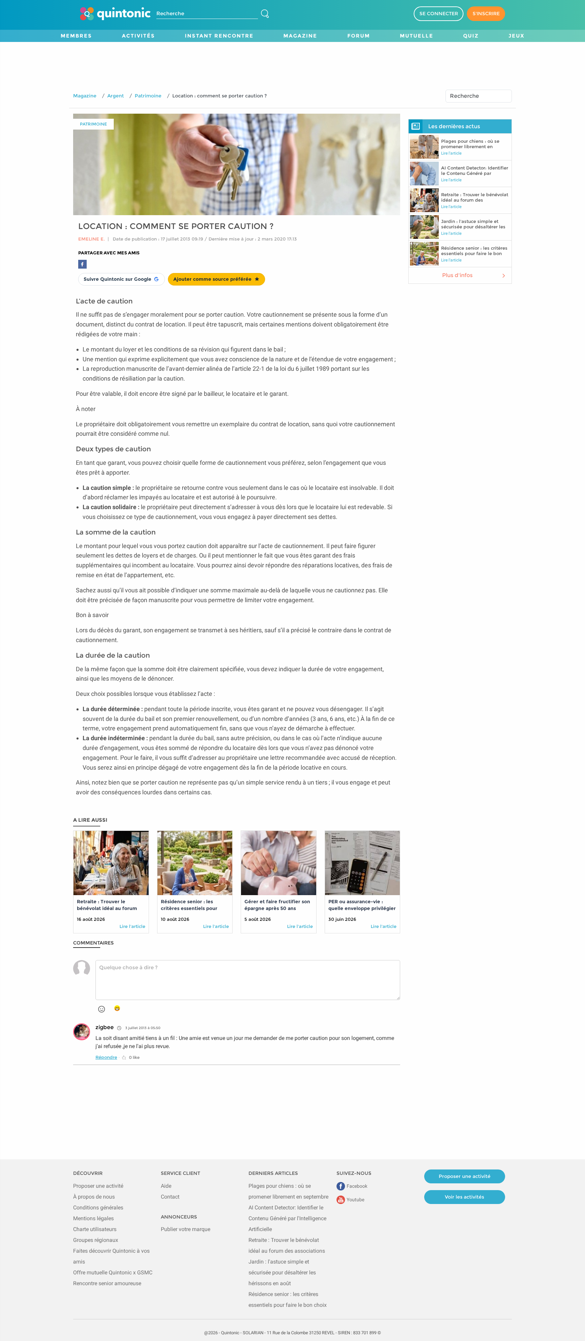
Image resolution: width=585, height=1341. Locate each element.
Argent (115, 96)
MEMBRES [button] (76, 35)
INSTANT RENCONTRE (219, 35)
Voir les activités (464, 1197)
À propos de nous (94, 1197)
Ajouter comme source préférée (212, 279)
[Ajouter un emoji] (101, 1009)
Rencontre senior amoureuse (107, 1283)
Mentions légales (93, 1218)
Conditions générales (98, 1207)
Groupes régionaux (95, 1240)
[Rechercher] (265, 14)
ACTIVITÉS (138, 35)
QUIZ (471, 35)
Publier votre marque (185, 1229)
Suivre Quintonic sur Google (117, 279)
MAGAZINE (300, 35)
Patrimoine (148, 96)
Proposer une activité (98, 1186)
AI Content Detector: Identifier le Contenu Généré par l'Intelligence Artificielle (287, 1218)
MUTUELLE (416, 35)
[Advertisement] (292, 57)
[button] (130, 1057)
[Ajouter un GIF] (117, 1008)
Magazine (84, 96)
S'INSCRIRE (486, 13)
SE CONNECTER (438, 13)
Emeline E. (91, 239)
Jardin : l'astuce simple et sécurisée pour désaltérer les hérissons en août (282, 1272)
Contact (170, 1197)
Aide (166, 1186)
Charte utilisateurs (94, 1229)
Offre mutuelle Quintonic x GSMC (112, 1272)
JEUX (516, 35)
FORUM (358, 35)
